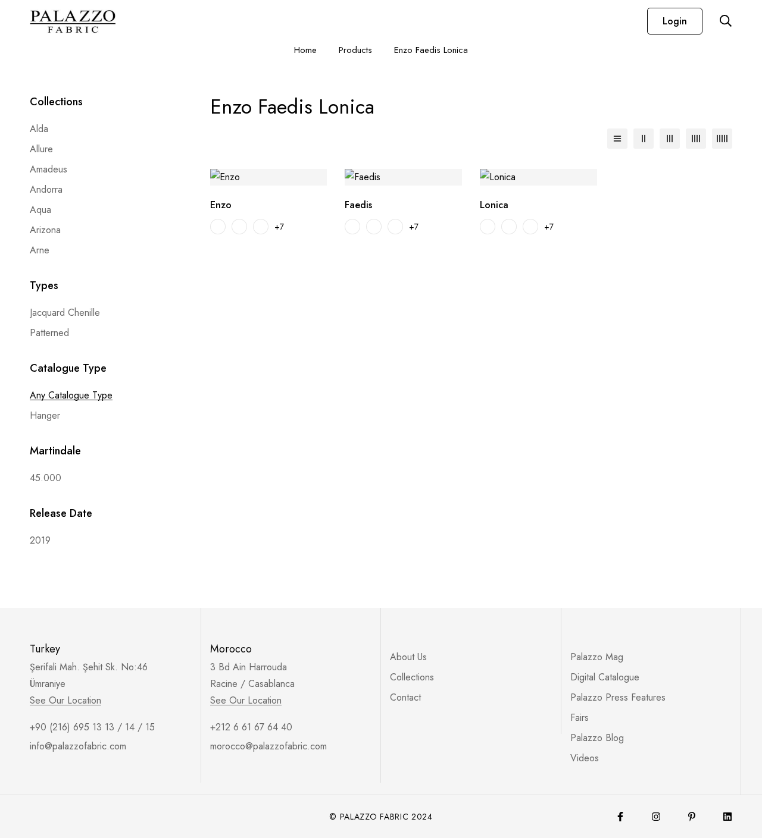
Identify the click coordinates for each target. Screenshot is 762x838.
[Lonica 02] (509, 226)
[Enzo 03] (260, 226)
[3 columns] (670, 138)
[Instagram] (656, 816)
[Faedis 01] (352, 226)
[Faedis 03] (395, 226)
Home (305, 50)
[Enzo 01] (218, 226)
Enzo (221, 205)
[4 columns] (696, 138)
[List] (617, 138)
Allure (41, 149)
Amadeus (48, 169)
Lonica (494, 205)
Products (355, 50)
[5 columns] (722, 138)
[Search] (726, 20)
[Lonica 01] (487, 226)
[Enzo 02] (239, 226)
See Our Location (65, 700)
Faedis (358, 205)
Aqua (40, 209)
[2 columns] (643, 138)
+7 (279, 227)
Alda (39, 129)
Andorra (46, 189)
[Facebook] (620, 816)
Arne (39, 250)
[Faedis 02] (374, 226)
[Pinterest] (692, 816)
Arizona (45, 230)
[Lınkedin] (727, 816)
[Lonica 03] (530, 226)
